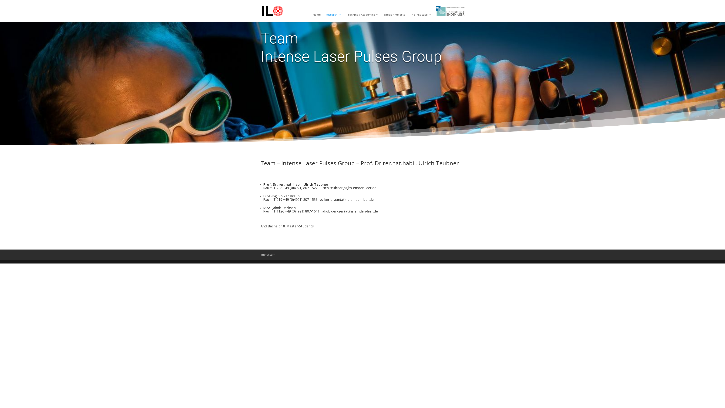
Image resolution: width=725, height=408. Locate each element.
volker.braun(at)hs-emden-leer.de (346, 199)
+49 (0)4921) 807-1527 (300, 187)
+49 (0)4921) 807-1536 (300, 199)
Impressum (268, 254)
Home (317, 14)
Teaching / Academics (360, 14)
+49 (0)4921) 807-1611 (302, 211)
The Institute (418, 14)
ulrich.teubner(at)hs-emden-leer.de (347, 187)
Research (331, 14)
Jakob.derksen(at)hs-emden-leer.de (349, 211)
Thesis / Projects (394, 14)
